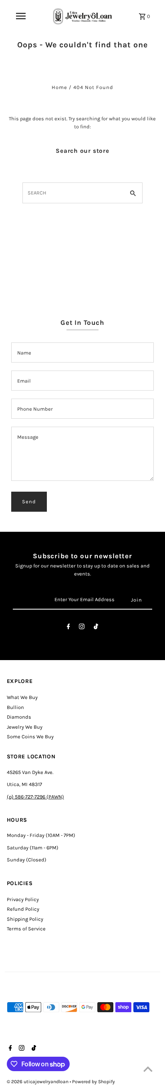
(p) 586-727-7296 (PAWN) (35, 797)
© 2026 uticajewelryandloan (38, 1081)
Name (24, 353)
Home (59, 87)
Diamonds (19, 717)
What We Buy (22, 697)
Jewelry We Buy (24, 727)
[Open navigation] (21, 16)
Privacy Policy (23, 899)
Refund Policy (23, 909)
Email (24, 381)
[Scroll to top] (148, 1069)
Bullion (15, 707)
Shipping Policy (25, 919)
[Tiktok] (96, 628)
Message (27, 437)
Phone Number (35, 409)
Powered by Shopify (93, 1081)
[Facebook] (68, 628)
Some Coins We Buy (30, 736)
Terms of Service (26, 929)
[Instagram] (82, 628)
